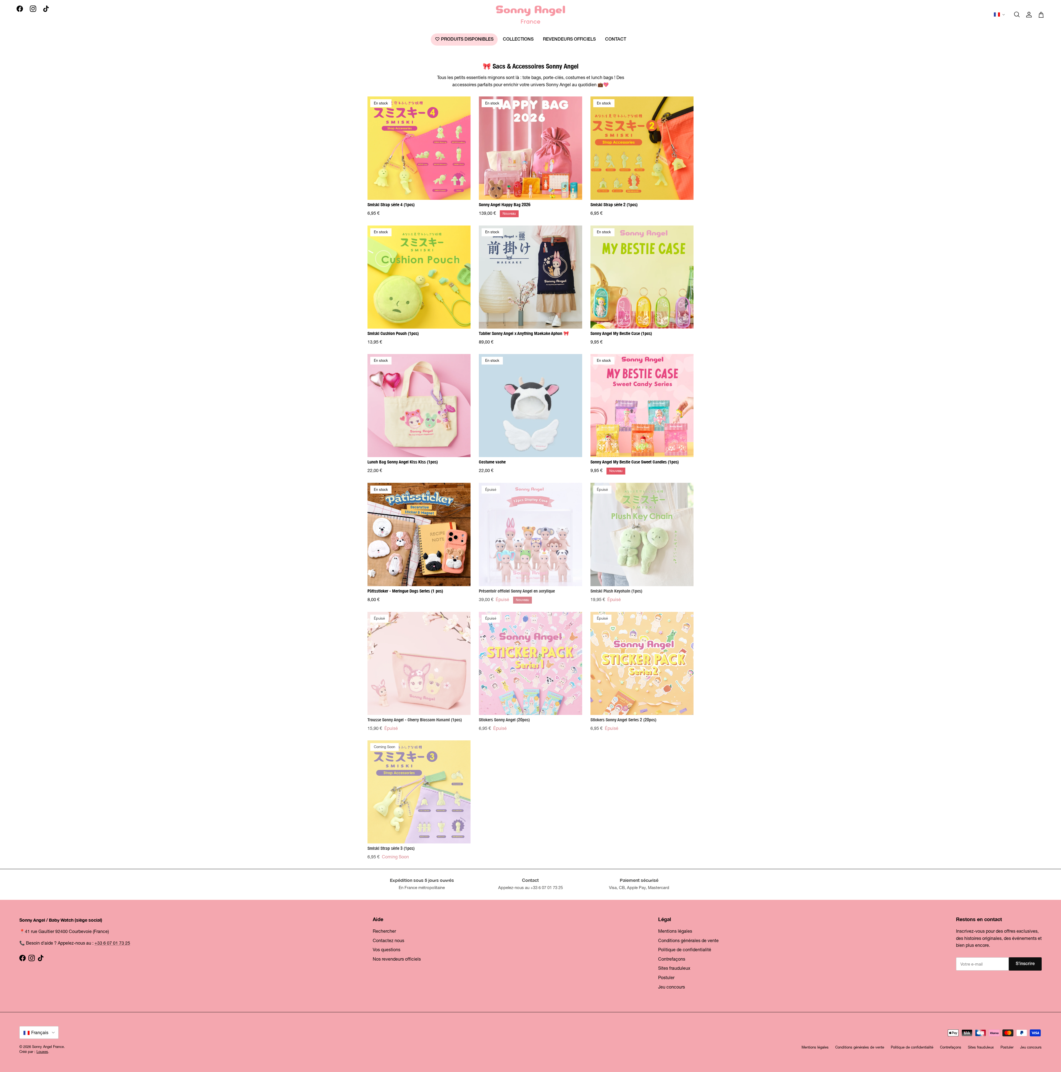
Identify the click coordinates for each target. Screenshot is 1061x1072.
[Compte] (1029, 14)
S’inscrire (1025, 964)
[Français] (999, 14)
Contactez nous (388, 940)
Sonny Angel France (48, 1047)
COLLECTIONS (518, 39)
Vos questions (386, 949)
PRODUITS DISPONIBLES (466, 39)
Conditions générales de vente (688, 940)
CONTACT (615, 39)
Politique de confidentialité (684, 949)
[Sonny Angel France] (530, 15)
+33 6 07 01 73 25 (112, 942)
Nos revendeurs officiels (397, 958)
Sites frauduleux (674, 968)
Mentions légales (675, 931)
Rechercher (384, 931)
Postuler (666, 977)
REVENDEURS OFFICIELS (569, 39)
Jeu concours (671, 986)
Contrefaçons (671, 958)
